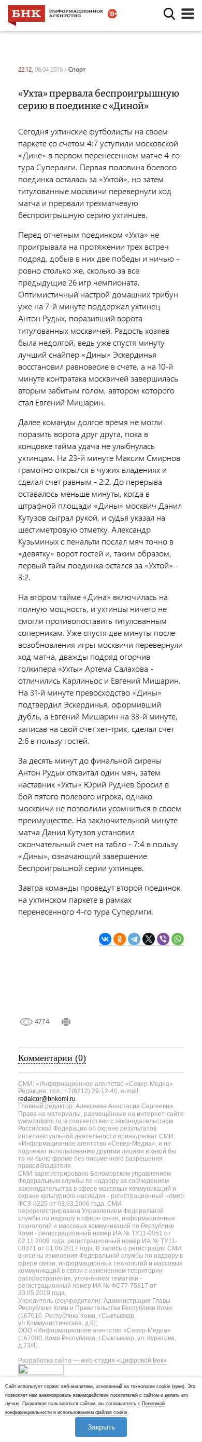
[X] (148, 939)
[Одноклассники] (119, 939)
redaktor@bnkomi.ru (47, 1099)
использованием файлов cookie (92, 1412)
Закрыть (101, 1427)
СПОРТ (76, 69)
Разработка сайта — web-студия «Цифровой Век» (92, 1360)
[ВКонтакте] (105, 939)
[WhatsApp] (177, 939)
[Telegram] (134, 939)
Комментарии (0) (52, 1058)
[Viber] (163, 939)
